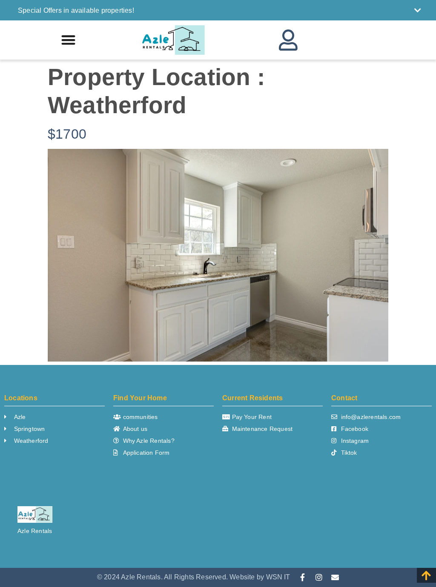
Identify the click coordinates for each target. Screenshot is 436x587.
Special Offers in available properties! (76, 10)
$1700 (67, 134)
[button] (219, 10)
